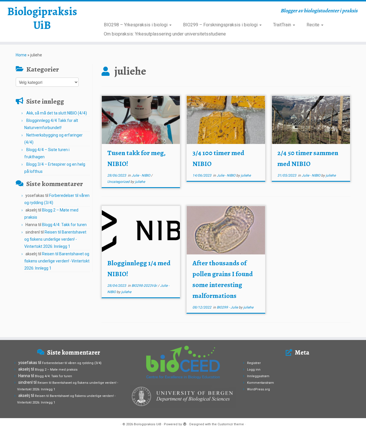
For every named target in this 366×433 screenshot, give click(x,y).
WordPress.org (258, 389)
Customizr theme (231, 424)
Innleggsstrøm (258, 376)
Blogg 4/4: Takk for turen (64, 224)
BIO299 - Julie (228, 307)
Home (21, 55)
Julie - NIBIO (141, 175)
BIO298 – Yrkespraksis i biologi (136, 24)
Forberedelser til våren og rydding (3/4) (72, 363)
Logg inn (253, 369)
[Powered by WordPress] (185, 423)
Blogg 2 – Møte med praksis (56, 369)
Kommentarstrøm (260, 383)
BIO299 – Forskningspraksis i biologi (221, 24)
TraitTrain (282, 24)
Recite (314, 24)
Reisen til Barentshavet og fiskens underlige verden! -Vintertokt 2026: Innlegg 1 (55, 239)
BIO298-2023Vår (145, 286)
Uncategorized (118, 182)
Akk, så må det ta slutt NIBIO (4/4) (56, 113)
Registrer (254, 363)
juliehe (140, 182)
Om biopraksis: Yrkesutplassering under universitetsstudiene (165, 34)
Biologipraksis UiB (42, 18)
